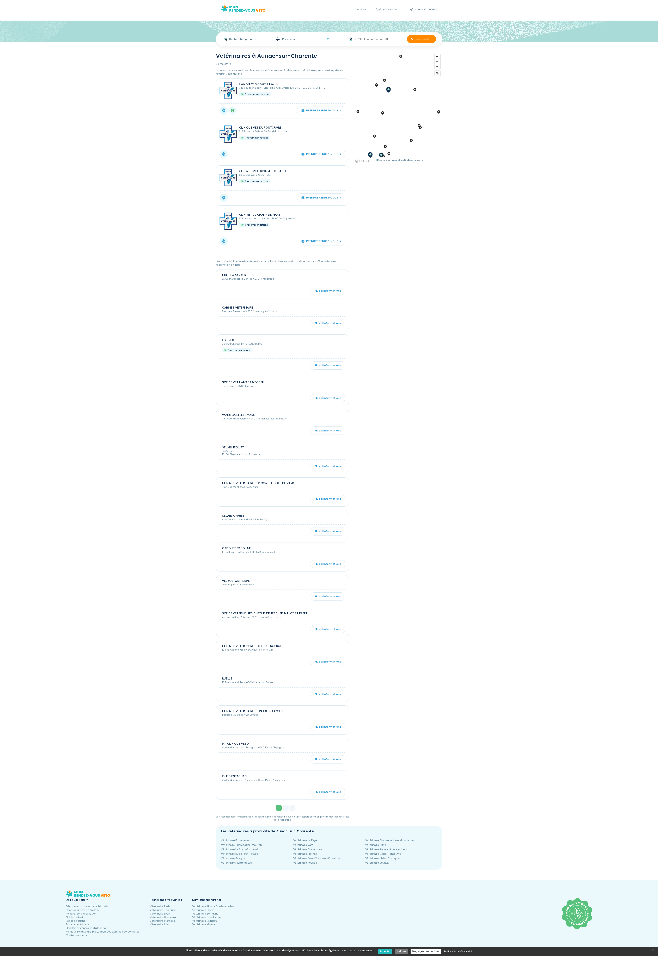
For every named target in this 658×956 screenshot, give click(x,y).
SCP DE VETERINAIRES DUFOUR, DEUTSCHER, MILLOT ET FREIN (264, 613)
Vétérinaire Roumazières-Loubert (386, 849)
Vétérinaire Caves (203, 910)
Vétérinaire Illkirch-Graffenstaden (213, 906)
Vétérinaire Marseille (162, 921)
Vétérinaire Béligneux (205, 921)
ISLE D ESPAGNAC (234, 776)
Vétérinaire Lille (159, 924)
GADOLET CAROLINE (236, 548)
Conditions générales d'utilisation (86, 928)
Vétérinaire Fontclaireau (236, 840)
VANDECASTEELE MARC (238, 415)
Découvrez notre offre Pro (82, 910)
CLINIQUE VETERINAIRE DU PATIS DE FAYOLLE (253, 711)
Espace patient (75, 921)
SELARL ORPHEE (233, 516)
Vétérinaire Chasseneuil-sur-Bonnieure (389, 840)
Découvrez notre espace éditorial (87, 906)
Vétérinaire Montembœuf (237, 862)
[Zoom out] (437, 61)
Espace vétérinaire (77, 924)
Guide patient (74, 917)
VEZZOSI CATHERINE (236, 581)
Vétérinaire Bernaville (205, 913)
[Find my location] (437, 73)
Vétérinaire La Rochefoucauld (239, 849)
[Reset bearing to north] (437, 66)
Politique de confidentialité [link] (458, 951)
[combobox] (244, 39)
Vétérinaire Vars (303, 845)
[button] (388, 90)
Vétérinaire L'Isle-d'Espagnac (383, 858)
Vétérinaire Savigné (233, 858)
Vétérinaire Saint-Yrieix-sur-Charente (316, 858)
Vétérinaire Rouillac (305, 862)
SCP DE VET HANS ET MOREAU (243, 382)
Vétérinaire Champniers (307, 849)
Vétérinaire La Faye (305, 840)
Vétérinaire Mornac (305, 854)
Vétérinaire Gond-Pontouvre (383, 854)
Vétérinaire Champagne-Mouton (241, 845)
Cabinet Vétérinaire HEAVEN (258, 84)
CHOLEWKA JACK (234, 275)
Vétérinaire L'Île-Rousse (207, 917)
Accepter (385, 951)
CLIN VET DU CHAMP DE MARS (260, 215)
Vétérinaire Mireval (203, 924)
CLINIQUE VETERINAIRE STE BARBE (263, 171)
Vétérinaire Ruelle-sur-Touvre (239, 854)
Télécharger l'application (81, 913)
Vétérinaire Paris (160, 906)
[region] (398, 108)
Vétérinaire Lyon (160, 913)
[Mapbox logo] (362, 161)
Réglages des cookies (425, 951)
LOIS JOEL (229, 340)
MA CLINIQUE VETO (235, 743)
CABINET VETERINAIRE (237, 307)
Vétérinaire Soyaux (377, 862)
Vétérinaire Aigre (375, 845)
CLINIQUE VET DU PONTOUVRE (260, 127)
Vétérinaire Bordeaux (163, 917)
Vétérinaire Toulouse (163, 910)
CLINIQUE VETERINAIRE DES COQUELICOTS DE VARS (258, 483)
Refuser (401, 951)
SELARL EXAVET (233, 447)
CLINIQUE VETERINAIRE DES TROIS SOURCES (253, 646)
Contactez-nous (76, 935)
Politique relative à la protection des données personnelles (102, 931)
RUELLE (227, 678)
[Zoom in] (437, 56)
